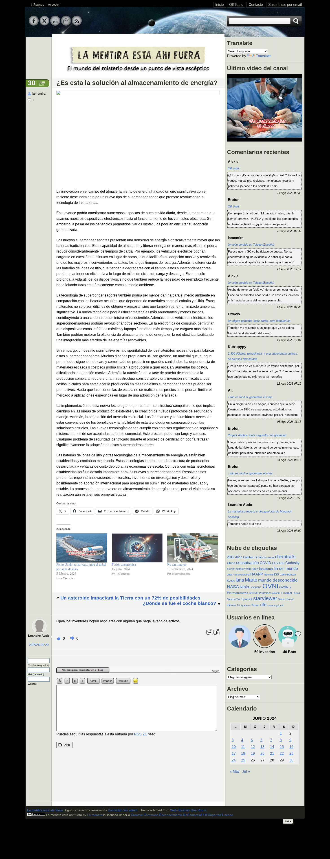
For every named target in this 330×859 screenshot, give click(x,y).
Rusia (296, 593)
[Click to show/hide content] (138, 672)
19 (253, 753)
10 (234, 747)
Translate (263, 56)
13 (262, 747)
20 (262, 753)
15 (282, 747)
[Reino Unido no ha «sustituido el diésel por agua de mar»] (81, 547)
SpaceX (246, 599)
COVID (265, 563)
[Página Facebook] (34, 24)
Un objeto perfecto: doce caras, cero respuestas (259, 321)
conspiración (247, 562)
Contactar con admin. (123, 810)
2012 (230, 557)
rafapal (287, 593)
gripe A (230, 574)
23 (291, 753)
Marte (251, 580)
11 (243, 747)
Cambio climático (254, 557)
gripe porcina (242, 574)
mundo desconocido (278, 580)
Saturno (231, 599)
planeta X (277, 593)
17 (234, 753)
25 (243, 760)
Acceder (53, 4)
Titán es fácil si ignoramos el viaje (250, 397)
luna (240, 580)
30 (291, 760)
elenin (231, 569)
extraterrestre (243, 569)
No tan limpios (176, 564)
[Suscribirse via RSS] (77, 24)
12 (253, 747)
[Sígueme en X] (44, 24)
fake (255, 569)
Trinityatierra (244, 605)
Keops (231, 580)
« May (235, 771)
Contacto (256, 5)
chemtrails (285, 556)
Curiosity (292, 563)
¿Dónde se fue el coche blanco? (179, 603)
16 (291, 747)
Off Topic (236, 5)
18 (243, 753)
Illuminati (268, 574)
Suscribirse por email (285, 5)
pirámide (253, 593)
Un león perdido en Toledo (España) (251, 244)
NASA (233, 586)
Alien (238, 557)
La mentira (94, 815)
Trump (255, 605)
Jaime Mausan (288, 574)
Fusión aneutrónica (124, 564)
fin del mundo (286, 568)
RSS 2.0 (140, 734)
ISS (276, 574)
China (231, 563)
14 (272, 747)
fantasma (266, 569)
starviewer (265, 598)
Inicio (219, 5)
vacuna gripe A (275, 605)
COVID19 (278, 563)
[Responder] (209, 635)
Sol (238, 599)
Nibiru (245, 587)
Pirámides (265, 593)
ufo (263, 604)
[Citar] (216, 635)
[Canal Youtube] (55, 24)
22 (282, 753)
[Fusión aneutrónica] (137, 547)
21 (272, 753)
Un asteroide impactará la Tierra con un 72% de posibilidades (130, 597)
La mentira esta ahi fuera (45, 810)
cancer (270, 557)
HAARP (256, 574)
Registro (38, 4)
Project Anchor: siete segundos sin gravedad (257, 435)
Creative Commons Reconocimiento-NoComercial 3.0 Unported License (182, 815)
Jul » (246, 771)
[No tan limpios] (192, 547)
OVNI (270, 586)
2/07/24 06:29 (39, 645)
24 (234, 760)
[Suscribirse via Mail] (66, 24)
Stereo (281, 599)
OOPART (256, 587)
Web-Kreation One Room (188, 810)
